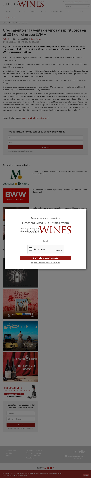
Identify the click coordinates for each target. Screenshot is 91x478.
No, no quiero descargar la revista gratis (45, 263)
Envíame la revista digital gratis (45, 258)
